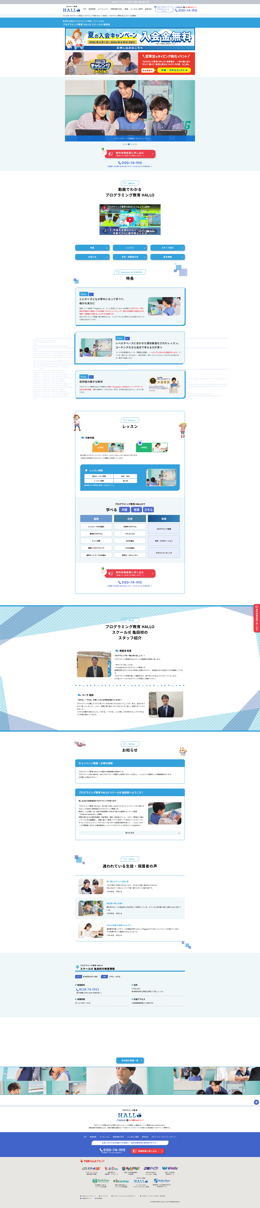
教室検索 (92, 9)
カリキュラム (103, 9)
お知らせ (92, 256)
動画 (126, 9)
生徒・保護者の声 (130, 256)
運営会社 (148, 9)
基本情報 (167, 256)
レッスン (130, 247)
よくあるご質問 (136, 9)
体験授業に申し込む (147, 1151)
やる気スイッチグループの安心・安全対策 (153, 1196)
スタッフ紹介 (167, 247)
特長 (92, 247)
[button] (124, 144)
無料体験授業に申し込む (130, 154)
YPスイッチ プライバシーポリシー (164, 1137)
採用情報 (99, 1198)
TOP (84, 9)
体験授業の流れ (116, 9)
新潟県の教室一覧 (130, 1060)
